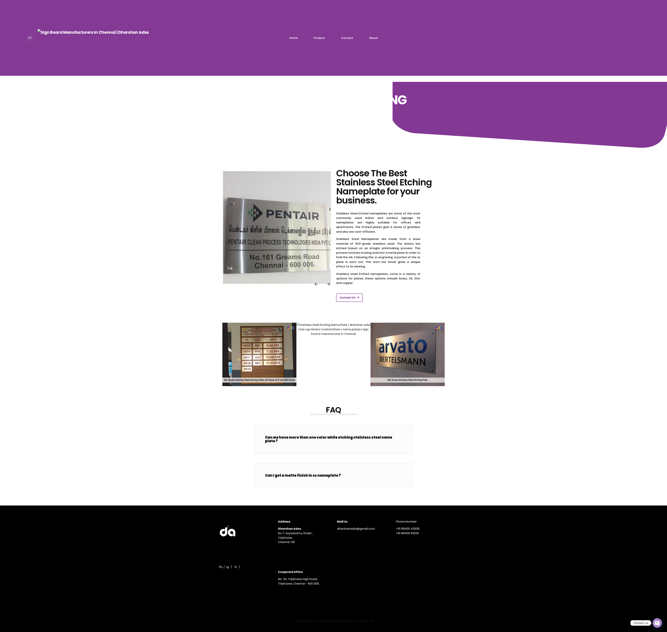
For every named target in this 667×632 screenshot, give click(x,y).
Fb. (221, 567)
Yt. (235, 567)
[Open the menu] (30, 38)
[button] (333, 439)
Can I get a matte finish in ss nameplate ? (303, 475)
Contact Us (347, 297)
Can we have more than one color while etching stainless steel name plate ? (328, 439)
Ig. (227, 567)
